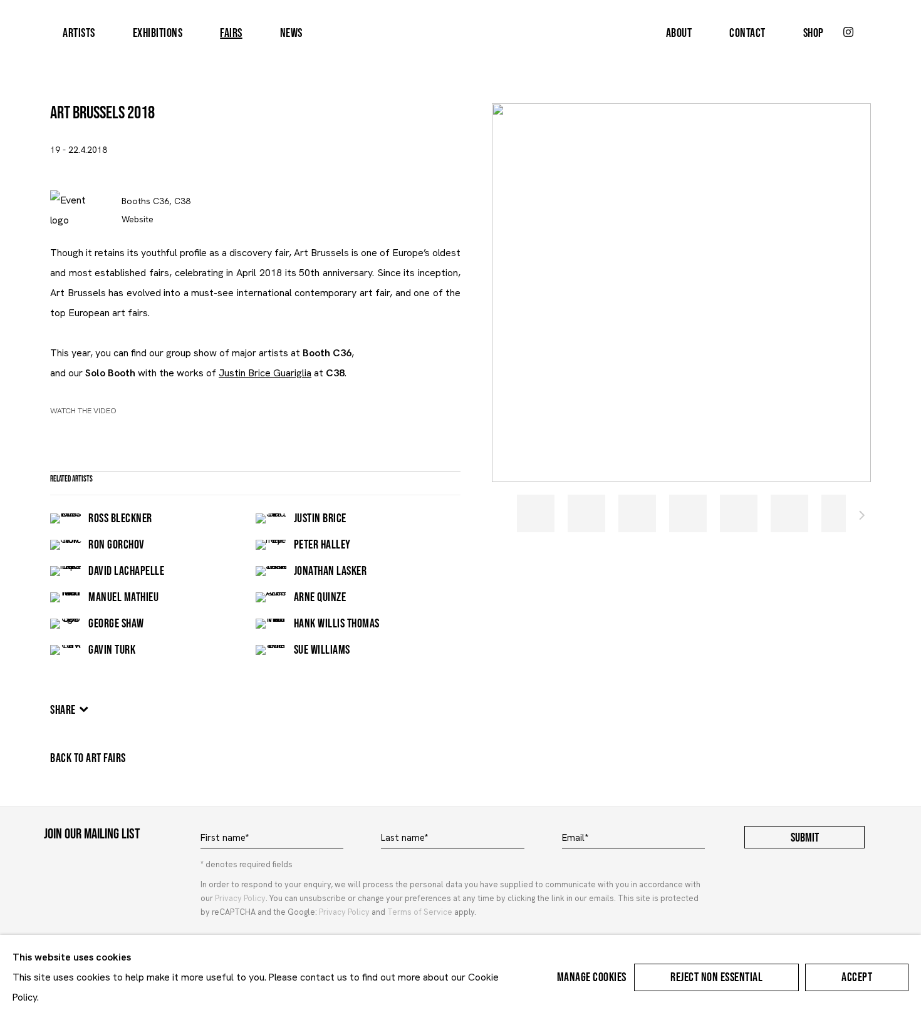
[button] (535, 513)
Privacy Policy (240, 898)
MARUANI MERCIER (460, 33)
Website (138, 219)
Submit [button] (805, 837)
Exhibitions (158, 33)
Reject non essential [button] (716, 977)
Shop (813, 33)
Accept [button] (856, 977)
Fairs (231, 33)
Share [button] (63, 710)
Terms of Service (419, 912)
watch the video (83, 410)
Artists (79, 33)
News (291, 33)
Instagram (848, 33)
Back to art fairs (88, 758)
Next (862, 517)
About (679, 33)
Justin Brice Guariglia (265, 372)
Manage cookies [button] (592, 977)
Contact (747, 33)
